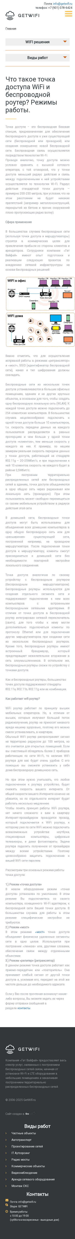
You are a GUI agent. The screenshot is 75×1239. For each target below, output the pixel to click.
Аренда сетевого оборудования (33, 1179)
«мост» (40, 932)
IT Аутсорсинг (20, 1153)
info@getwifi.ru (62, 3)
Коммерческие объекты (28, 1166)
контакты (23, 1008)
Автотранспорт (21, 1140)
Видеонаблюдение (24, 1173)
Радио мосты (20, 1159)
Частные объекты (23, 1133)
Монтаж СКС (20, 1186)
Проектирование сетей (27, 1146)
